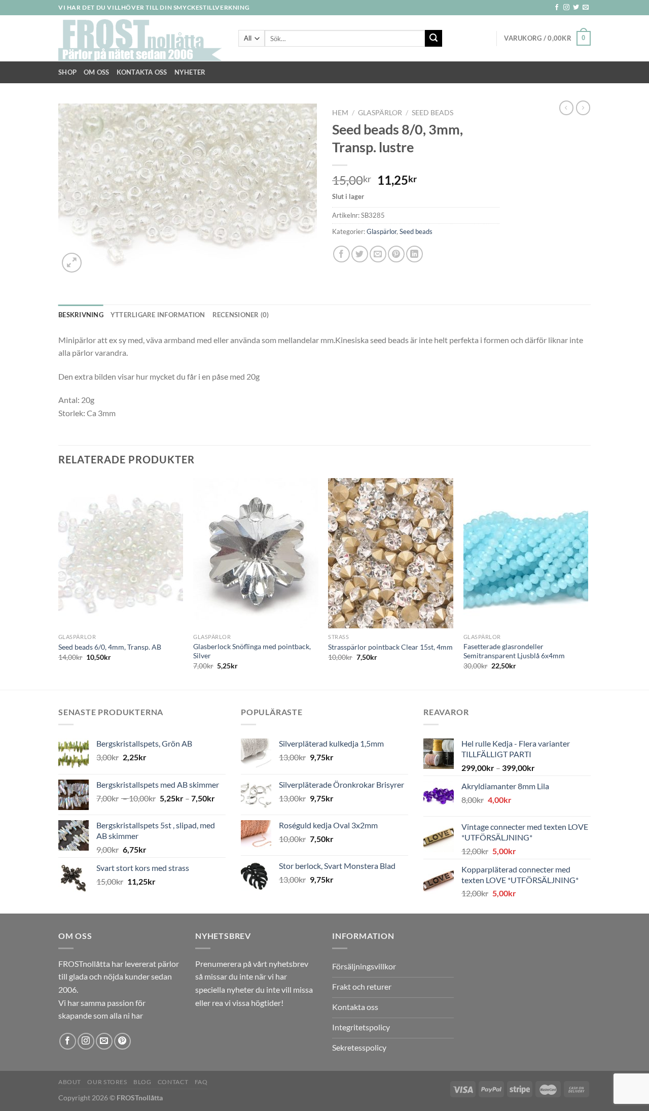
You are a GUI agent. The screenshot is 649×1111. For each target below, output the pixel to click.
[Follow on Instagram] (566, 7)
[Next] (587, 583)
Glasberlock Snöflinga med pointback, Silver (252, 651)
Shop (67, 72)
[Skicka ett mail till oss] (586, 7)
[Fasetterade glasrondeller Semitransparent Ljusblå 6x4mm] (526, 553)
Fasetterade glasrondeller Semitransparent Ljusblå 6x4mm (514, 651)
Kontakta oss (142, 72)
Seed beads (432, 113)
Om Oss (97, 72)
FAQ (201, 1082)
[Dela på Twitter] (359, 254)
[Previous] (58, 583)
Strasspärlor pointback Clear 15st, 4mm (390, 647)
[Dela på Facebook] (341, 254)
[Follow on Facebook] (557, 7)
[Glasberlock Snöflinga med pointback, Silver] (255, 553)
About (69, 1082)
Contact (173, 1082)
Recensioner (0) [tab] (240, 315)
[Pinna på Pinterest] (396, 254)
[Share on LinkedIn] (414, 254)
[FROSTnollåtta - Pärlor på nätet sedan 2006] (140, 38)
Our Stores (107, 1082)
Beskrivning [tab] (80, 315)
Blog (142, 1082)
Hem (340, 113)
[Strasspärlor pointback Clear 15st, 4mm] (390, 553)
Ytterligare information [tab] (158, 315)
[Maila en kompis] (378, 254)
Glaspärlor (380, 113)
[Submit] (433, 38)
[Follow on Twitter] (576, 7)
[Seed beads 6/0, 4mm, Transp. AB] (121, 553)
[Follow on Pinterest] (122, 1041)
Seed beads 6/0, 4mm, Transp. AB (109, 647)
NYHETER (190, 72)
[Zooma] (72, 263)
